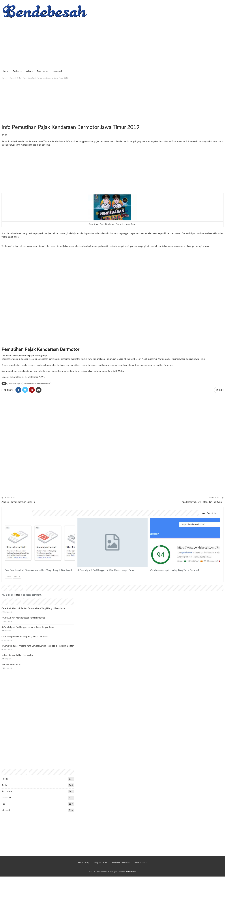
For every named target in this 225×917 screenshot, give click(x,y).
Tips (3, 804)
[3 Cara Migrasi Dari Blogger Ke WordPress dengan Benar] (112, 542)
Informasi (57, 71)
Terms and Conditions (120, 863)
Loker (5, 71)
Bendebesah (131, 872)
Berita (4, 785)
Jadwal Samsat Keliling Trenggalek (17, 655)
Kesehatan (6, 798)
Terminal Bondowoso (11, 665)
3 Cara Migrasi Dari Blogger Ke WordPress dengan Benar (28, 627)
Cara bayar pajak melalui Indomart (86, 371)
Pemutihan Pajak (14, 383)
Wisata (29, 71)
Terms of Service (140, 863)
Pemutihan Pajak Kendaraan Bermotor (37, 383)
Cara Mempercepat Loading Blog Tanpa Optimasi (24, 637)
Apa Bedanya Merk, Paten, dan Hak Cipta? (202, 502)
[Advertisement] (112, 41)
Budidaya (17, 71)
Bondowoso (42, 71)
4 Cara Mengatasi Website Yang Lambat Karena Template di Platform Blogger (38, 646)
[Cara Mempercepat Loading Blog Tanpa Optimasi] (185, 542)
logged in (18, 595)
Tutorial (6, 518)
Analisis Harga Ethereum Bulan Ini (18, 502)
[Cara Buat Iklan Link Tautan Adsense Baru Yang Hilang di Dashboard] (40, 542)
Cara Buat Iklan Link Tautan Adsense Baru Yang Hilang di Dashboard (34, 609)
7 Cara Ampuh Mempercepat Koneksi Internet (23, 618)
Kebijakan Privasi (100, 863)
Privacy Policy (83, 863)
